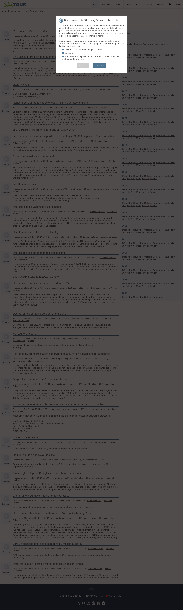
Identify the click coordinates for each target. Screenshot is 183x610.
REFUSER (83, 66)
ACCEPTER (100, 66)
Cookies (69, 53)
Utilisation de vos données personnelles (84, 49)
